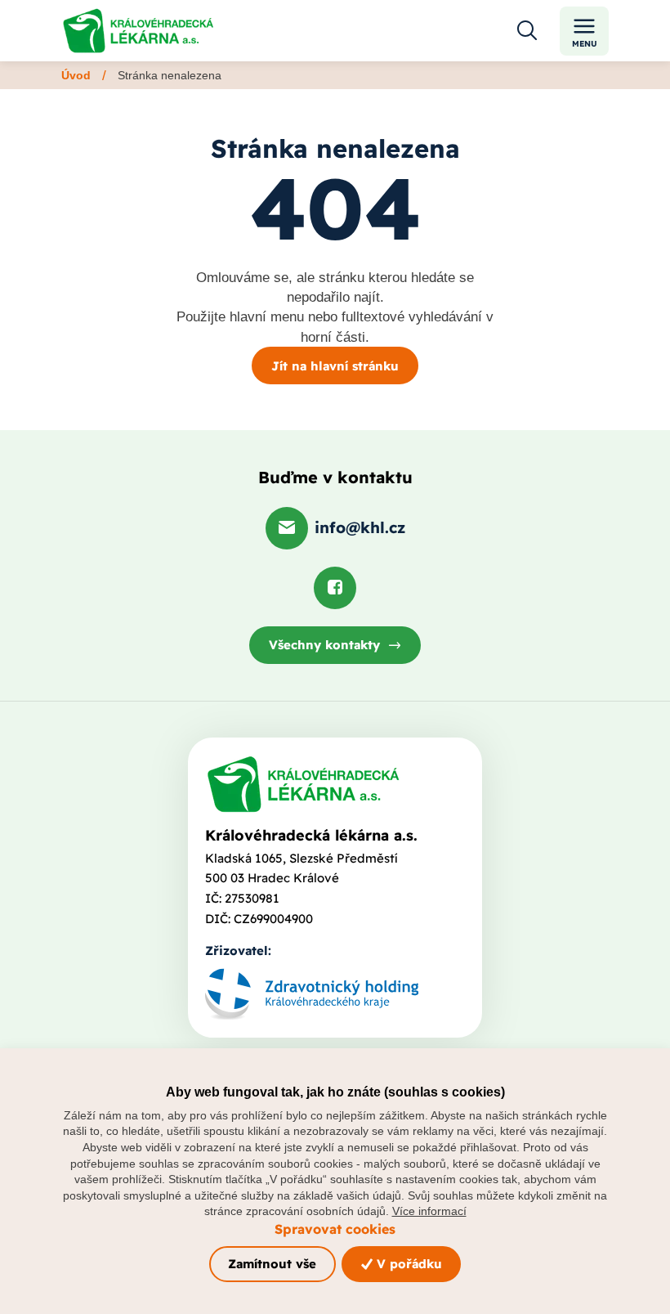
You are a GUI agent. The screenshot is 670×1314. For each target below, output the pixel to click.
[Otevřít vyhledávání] (527, 31)
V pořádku (407, 1263)
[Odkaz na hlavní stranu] (138, 30)
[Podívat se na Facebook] (335, 588)
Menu (584, 43)
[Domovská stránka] (303, 784)
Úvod (76, 75)
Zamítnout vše (272, 1263)
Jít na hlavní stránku (335, 366)
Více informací (429, 1211)
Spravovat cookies (335, 1229)
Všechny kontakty (324, 645)
